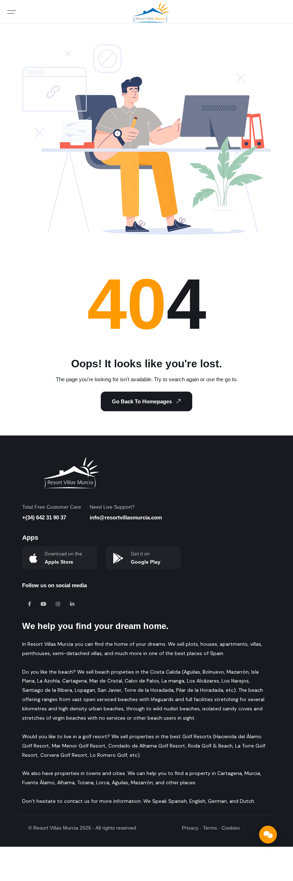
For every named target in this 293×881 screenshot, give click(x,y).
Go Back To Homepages (142, 401)
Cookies (231, 828)
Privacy (190, 828)
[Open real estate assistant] (268, 835)
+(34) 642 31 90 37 (44, 517)
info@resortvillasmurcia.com (126, 517)
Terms (210, 828)
